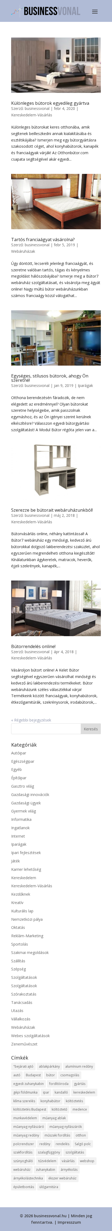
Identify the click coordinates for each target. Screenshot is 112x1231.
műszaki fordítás (57, 1135)
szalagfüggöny (49, 1152)
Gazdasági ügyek (26, 802)
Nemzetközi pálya (27, 919)
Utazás (17, 1010)
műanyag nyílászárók (65, 1126)
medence (80, 1109)
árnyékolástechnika (28, 1178)
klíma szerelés (24, 1101)
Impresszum (69, 1222)
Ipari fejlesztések (26, 852)
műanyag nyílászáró (28, 1126)
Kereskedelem (23, 877)
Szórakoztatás (23, 994)
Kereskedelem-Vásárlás (31, 114)
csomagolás (69, 1075)
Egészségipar (22, 761)
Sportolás (19, 944)
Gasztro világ (22, 786)
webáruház (21, 1169)
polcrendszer (23, 1144)
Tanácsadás (21, 1002)
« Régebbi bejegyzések (31, 720)
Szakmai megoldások (30, 952)
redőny (44, 1144)
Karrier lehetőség (26, 869)
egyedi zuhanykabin (28, 1083)
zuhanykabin (45, 1169)
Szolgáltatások (24, 977)
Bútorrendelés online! (33, 646)
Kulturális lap (22, 910)
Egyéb (16, 769)
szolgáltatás (75, 1152)
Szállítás (18, 960)
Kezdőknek (20, 894)
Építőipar (18, 777)
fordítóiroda (59, 1083)
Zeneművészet (24, 1044)
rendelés (62, 1144)
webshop (87, 1161)
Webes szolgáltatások (30, 1035)
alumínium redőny (79, 1066)
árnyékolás (69, 1169)
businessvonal (37, 108)
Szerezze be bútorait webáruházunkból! (52, 510)
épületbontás (23, 1187)
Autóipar (18, 753)
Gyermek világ (23, 811)
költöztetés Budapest (29, 1109)
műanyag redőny (26, 1135)
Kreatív (17, 902)
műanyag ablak (54, 1118)
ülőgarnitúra (48, 1187)
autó (16, 1075)
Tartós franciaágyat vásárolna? (43, 239)
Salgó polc (83, 1144)
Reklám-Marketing (27, 935)
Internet (18, 836)
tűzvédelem (47, 1161)
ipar (46, 1092)
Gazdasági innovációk (30, 794)
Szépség (18, 969)
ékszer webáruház (62, 1178)
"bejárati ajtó (23, 1066)
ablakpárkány (49, 1066)
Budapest (33, 1075)
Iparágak (85, 385)
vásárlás (68, 1161)
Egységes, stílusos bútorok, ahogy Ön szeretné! (49, 378)
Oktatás (18, 927)
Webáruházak (23, 251)
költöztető (59, 1109)
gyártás (79, 1083)
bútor (50, 1075)
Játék (15, 861)
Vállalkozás (20, 1018)
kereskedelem (84, 1092)
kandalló (61, 1092)
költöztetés (74, 1101)
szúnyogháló (23, 1161)
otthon (81, 1135)
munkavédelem (25, 1118)
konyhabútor (50, 1101)
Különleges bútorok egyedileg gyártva (50, 103)
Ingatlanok (20, 827)
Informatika (21, 819)
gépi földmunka (25, 1092)
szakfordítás (22, 1152)
